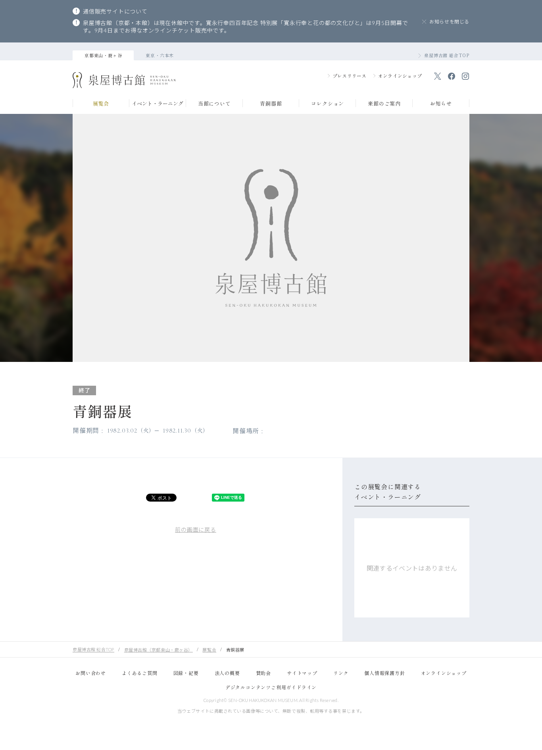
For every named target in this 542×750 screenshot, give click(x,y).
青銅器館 (271, 104)
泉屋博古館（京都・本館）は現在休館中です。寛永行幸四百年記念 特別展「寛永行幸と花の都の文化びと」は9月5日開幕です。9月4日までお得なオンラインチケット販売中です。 (245, 26)
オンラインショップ (400, 75)
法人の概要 (227, 672)
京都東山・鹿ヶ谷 (103, 55)
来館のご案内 (384, 104)
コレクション (327, 104)
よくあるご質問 (140, 672)
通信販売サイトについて (115, 11)
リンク (340, 672)
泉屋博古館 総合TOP (446, 55)
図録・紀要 (186, 672)
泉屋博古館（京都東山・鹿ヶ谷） (158, 649)
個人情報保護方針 (384, 672)
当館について (214, 104)
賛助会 (263, 672)
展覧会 (101, 104)
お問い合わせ (90, 672)
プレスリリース (350, 75)
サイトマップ (302, 672)
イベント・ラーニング (157, 104)
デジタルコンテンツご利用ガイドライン (271, 687)
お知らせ (441, 104)
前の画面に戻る (195, 529)
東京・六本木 (160, 55)
